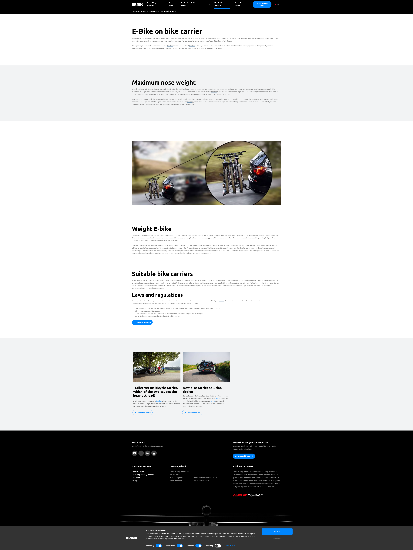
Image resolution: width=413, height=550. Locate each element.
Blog (157, 11)
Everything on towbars (152, 4)
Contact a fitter (138, 472)
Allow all (277, 531)
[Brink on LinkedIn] (148, 453)
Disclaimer (136, 478)
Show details (230, 546)
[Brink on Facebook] (141, 453)
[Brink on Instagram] (154, 453)
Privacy (134, 481)
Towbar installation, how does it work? (194, 4)
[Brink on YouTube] (135, 453)
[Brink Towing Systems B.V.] (137, 4)
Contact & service (239, 4)
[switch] (180, 545)
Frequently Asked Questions (143, 475)
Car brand (171, 4)
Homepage (135, 11)
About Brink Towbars (219, 4)
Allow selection (277, 538)
